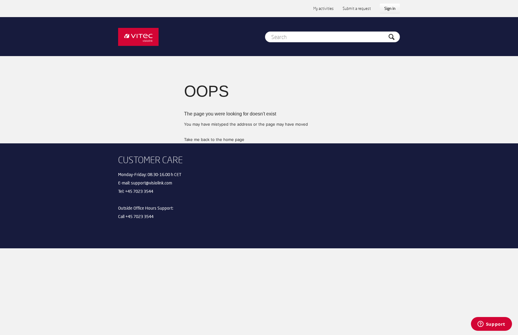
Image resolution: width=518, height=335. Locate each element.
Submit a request (357, 8)
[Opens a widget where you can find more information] (491, 324)
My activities (323, 8)
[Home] (138, 36)
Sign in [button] (389, 8)
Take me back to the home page (214, 139)
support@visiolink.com (151, 182)
